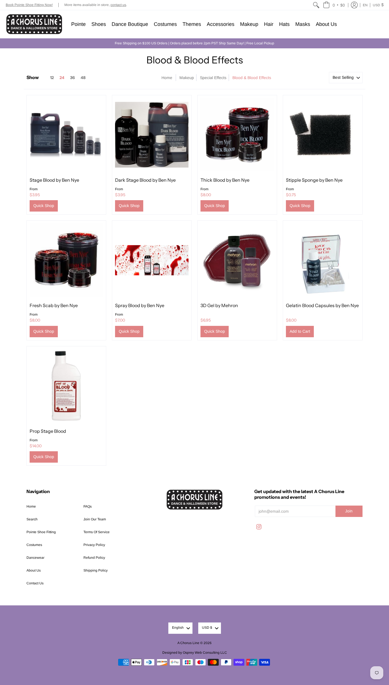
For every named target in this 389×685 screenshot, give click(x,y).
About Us (33, 570)
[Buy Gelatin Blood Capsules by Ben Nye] (322, 260)
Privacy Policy (94, 545)
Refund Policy (94, 558)
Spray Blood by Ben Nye (139, 305)
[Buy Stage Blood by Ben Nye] (66, 134)
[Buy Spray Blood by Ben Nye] (152, 260)
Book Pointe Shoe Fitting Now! (29, 5)
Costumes (34, 545)
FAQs (87, 506)
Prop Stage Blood (48, 431)
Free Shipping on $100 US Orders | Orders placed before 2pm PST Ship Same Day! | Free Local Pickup (194, 43)
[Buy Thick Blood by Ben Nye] (237, 134)
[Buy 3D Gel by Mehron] (237, 260)
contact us (118, 5)
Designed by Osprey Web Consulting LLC (194, 653)
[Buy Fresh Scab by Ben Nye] (66, 260)
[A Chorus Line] (34, 24)
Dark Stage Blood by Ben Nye (145, 180)
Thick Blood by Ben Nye (224, 180)
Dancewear (35, 558)
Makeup (186, 77)
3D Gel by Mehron (219, 305)
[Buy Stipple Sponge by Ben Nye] (322, 134)
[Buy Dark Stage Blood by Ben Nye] (152, 134)
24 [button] (62, 77)
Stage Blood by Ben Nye (54, 180)
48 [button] (83, 77)
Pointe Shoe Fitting (41, 532)
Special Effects (213, 77)
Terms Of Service (96, 532)
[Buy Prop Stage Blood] (66, 386)
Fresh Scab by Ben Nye (54, 305)
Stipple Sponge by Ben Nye (314, 180)
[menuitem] (316, 5)
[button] (334, 5)
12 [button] (52, 77)
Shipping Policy (95, 570)
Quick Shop (43, 205)
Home (166, 77)
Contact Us (35, 583)
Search (32, 519)
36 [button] (72, 77)
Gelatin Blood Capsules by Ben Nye (322, 305)
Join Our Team (94, 519)
